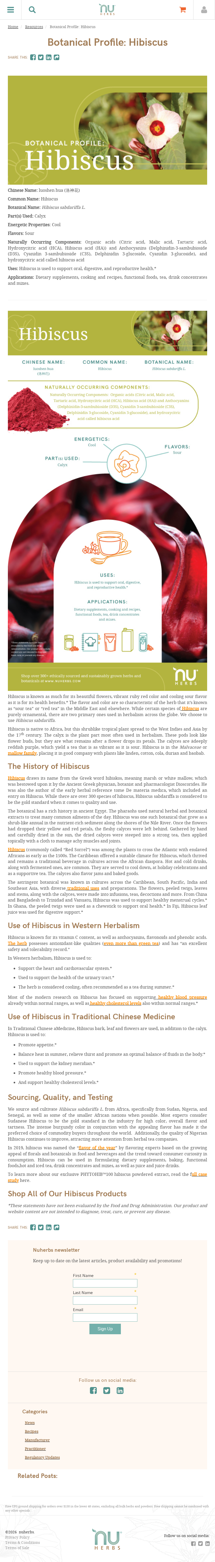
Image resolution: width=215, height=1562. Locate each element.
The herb (17, 943)
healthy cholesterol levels (115, 1003)
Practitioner (35, 1448)
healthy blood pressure (181, 997)
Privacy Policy (17, 1537)
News (30, 1422)
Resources (34, 26)
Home (13, 26)
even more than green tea (131, 943)
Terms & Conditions (22, 1542)
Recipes (31, 1431)
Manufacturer (37, 1439)
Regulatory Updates (42, 1457)
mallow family (22, 753)
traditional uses (82, 888)
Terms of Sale (17, 1547)
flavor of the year (97, 1147)
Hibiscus (190, 708)
